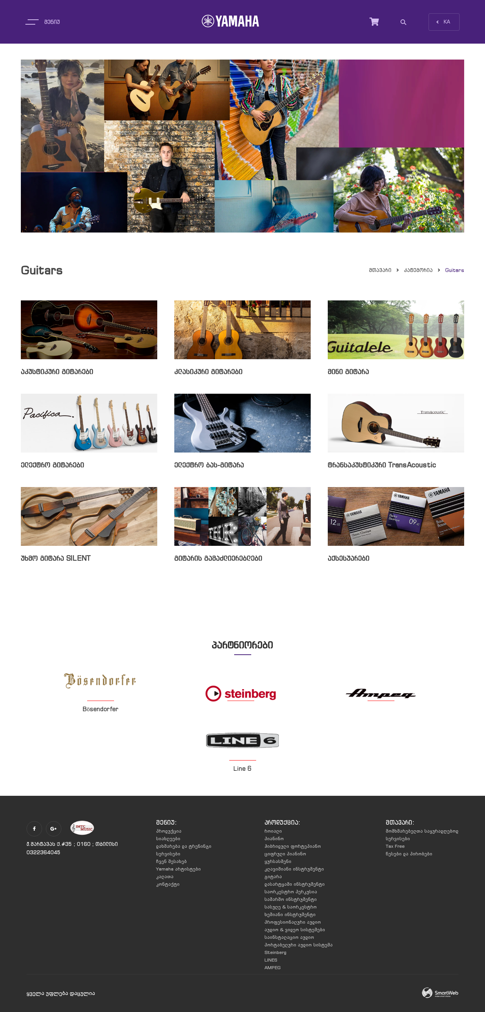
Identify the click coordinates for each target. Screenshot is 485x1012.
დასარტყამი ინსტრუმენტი (294, 884)
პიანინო (274, 838)
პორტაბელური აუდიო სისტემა (298, 945)
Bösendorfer (101, 709)
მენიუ (52, 21)
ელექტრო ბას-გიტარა (209, 464)
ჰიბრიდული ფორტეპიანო (292, 846)
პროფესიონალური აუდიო (292, 922)
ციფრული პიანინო (285, 853)
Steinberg (275, 952)
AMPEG (272, 967)
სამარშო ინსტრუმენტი (290, 899)
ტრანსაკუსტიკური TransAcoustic (382, 464)
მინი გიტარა (348, 371)
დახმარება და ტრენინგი (183, 846)
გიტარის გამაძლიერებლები (218, 558)
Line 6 (242, 768)
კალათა (165, 876)
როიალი (273, 831)
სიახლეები (168, 838)
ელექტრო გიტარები (52, 464)
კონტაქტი (168, 884)
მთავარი (380, 270)
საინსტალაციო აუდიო (289, 937)
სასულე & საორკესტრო (290, 907)
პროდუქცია (168, 831)
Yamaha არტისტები (178, 869)
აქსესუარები (348, 558)
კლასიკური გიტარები (208, 371)
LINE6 (270, 960)
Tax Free (395, 846)
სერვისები (168, 853)
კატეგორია (418, 270)
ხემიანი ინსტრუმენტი (290, 914)
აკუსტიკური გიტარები (57, 371)
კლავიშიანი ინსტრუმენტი (294, 869)
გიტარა (273, 876)
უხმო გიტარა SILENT (56, 558)
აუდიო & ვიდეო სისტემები (294, 929)
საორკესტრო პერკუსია (290, 891)
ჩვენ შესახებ (171, 861)
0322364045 (44, 852)
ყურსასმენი (277, 861)
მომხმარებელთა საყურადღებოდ (422, 831)
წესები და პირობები (409, 853)
